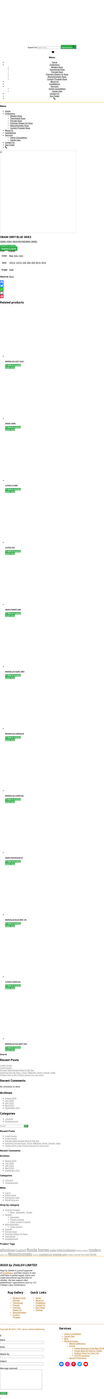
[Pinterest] (52, 296)
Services (54, 86)
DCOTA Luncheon (82, 1355)
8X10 (38, 263)
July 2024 (9, 1103)
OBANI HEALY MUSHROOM (12, 241)
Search (3, 1054)
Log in (8, 1193)
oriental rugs (60, 1254)
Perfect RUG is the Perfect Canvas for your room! (22, 1075)
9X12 (43, 263)
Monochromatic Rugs (57, 77)
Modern (8, 1215)
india (53, 1250)
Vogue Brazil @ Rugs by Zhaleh (88, 1351)
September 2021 (12, 1108)
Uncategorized (11, 1121)
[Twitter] (52, 285)
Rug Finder (54, 96)
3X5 (24, 263)
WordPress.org (12, 1200)
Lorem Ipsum (6, 1065)
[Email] (52, 293)
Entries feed (10, 1195)
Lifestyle (9, 1119)
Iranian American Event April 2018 (89, 1348)
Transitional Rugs (57, 69)
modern (95, 1250)
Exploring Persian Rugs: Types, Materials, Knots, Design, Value (27, 1073)
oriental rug (45, 1254)
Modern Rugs (57, 67)
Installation (40, 1303)
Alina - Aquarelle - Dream (21, 1212)
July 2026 (9, 1101)
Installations (54, 84)
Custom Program (12, 1210)
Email (2, 1347)
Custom (20, 1250)
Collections (55, 65)
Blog (66, 1339)
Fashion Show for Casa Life (86, 1353)
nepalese (35, 1255)
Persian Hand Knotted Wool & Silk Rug (17, 1070)
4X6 (29, 263)
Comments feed (12, 1198)
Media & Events (71, 1341)
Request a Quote (8, 248)
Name (2, 1340)
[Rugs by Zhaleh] (52, 19)
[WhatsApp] (52, 289)
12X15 (19, 263)
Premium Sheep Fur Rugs (57, 74)
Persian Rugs (57, 72)
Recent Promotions (77, 1358)
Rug (82, 1254)
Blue (11, 256)
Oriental (11, 251)
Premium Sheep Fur (17, 1309)
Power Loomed (17, 1219)
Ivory (21, 256)
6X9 (33, 263)
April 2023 (9, 1105)
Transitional (10, 1236)
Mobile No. (5, 1354)
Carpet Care (57, 91)
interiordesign (66, 1250)
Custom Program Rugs (57, 79)
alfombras (7, 1250)
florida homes (38, 1250)
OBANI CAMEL (30, 241)
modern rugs (4, 1255)
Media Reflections (77, 1343)
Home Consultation (57, 89)
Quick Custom (16, 1227)
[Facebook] (52, 282)
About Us (54, 81)
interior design (82, 1250)
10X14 (12, 263)
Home (54, 62)
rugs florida (90, 1254)
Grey (16, 256)
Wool (11, 277)
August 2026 (10, 1098)
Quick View (10, 367)
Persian (16, 1305)
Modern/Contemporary (19, 1299)
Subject (3, 1361)
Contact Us (54, 93)
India (11, 270)
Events (72, 1346)
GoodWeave (7, 1273)
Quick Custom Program (20, 1222)
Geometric (14, 1217)
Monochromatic (12, 1224)
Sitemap (39, 1310)
